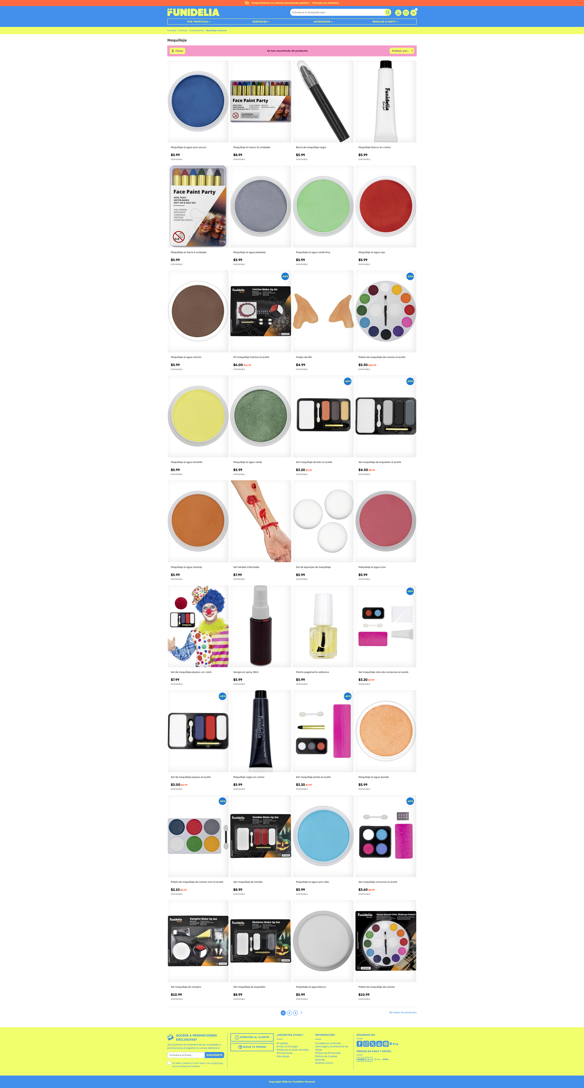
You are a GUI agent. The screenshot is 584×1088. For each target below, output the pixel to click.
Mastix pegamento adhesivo (312, 672)
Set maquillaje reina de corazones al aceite (383, 672)
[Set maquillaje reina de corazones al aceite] (385, 626)
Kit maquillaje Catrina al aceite (251, 357)
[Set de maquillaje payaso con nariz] (198, 626)
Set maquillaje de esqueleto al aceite (379, 462)
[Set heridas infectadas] (260, 521)
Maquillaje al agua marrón (186, 357)
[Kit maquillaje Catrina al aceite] (260, 311)
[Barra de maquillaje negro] (323, 101)
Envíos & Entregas (287, 1046)
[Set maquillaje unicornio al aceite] (385, 836)
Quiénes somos (324, 1062)
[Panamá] (360, 1044)
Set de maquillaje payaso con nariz (191, 672)
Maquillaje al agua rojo (371, 252)
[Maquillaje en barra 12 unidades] (260, 101)
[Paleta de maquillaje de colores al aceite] (385, 311)
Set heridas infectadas (246, 567)
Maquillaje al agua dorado (373, 777)
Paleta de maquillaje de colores (376, 986)
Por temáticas (197, 21)
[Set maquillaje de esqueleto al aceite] (385, 416)
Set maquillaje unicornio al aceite (377, 881)
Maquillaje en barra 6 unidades (189, 252)
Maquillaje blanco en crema (374, 147)
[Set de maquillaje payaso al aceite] (198, 731)
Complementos (196, 30)
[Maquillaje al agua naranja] (198, 521)
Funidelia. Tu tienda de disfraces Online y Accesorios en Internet (193, 12)
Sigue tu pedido (254, 1046)
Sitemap (320, 1059)
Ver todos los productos (403, 1012)
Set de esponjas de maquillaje (313, 567)
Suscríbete (214, 1055)
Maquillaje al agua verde (247, 462)
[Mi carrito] (413, 13)
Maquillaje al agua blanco (311, 986)
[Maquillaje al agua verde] (260, 416)
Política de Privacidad (327, 1052)
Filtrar (179, 50)
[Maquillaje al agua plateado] (260, 206)
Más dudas (283, 1056)
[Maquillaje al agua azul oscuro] (198, 101)
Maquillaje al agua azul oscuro (188, 147)
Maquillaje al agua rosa (372, 567)
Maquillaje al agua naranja (186, 567)
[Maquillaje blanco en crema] (385, 101)
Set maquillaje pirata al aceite (313, 777)
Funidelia (171, 30)
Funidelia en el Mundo (328, 1043)
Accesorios (322, 21)
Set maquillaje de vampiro (186, 986)
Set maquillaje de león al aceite (314, 462)
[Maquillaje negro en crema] (260, 731)
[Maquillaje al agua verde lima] (323, 206)
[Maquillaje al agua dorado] (385, 731)
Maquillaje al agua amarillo (186, 462)
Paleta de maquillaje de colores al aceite (381, 357)
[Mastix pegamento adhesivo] (323, 626)
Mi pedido (282, 1043)
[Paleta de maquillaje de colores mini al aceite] (198, 836)
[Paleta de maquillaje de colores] (385, 941)
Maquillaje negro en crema (248, 777)
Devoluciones (284, 1052)
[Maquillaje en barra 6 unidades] (198, 206)
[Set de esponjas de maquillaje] (323, 521)
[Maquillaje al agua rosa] (385, 521)
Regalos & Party (384, 21)
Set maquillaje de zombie (247, 881)
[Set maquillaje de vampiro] (198, 941)
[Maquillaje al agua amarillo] (198, 416)
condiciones (217, 1063)
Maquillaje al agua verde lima (313, 252)
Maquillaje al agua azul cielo (312, 881)
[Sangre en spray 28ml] (260, 626)
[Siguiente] (301, 1013)
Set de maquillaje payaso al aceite (191, 777)
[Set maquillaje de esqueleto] (260, 941)
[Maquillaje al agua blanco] (323, 941)
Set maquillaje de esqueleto (249, 986)
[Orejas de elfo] (323, 311)
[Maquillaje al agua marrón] (198, 311)
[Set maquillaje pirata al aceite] (323, 731)
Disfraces (259, 21)
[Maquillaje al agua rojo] (385, 206)
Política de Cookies (326, 1056)
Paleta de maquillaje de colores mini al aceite (197, 881)
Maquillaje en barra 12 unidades (251, 147)
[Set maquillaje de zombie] (260, 836)
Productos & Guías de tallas (293, 1049)
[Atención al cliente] (406, 13)
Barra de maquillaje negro (311, 147)
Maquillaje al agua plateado (249, 252)
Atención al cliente (254, 1037)
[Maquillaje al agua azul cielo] (323, 836)
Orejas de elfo (304, 357)
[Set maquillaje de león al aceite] (323, 416)
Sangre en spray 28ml (246, 672)
